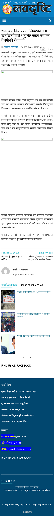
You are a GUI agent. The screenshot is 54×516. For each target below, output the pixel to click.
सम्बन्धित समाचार (9, 285)
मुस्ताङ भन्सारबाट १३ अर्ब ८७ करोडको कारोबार (33, 292)
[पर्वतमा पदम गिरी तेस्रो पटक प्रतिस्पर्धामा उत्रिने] (8, 344)
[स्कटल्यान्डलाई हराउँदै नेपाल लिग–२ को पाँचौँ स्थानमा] (8, 322)
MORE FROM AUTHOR (32, 285)
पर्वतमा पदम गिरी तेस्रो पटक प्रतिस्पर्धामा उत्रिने (33, 336)
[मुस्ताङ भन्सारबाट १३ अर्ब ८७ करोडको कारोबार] (8, 300)
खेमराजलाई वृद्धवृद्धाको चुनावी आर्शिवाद (11, 258)
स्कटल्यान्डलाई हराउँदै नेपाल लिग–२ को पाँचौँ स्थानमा (33, 315)
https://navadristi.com (22, 274)
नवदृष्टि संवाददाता (11, 47)
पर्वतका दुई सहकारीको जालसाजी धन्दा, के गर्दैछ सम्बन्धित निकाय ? (40, 258)
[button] (50, 21)
